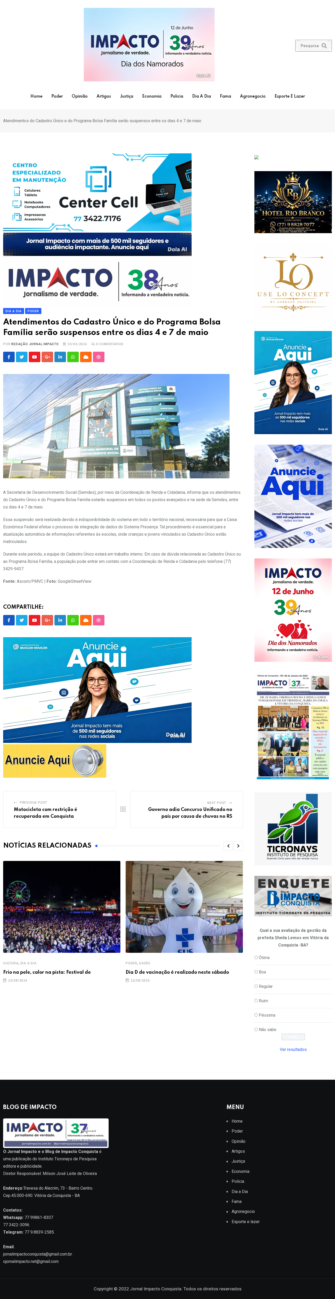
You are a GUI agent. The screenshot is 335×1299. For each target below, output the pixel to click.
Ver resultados (293, 1049)
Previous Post (33, 802)
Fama (225, 96)
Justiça (126, 96)
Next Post (216, 803)
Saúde (144, 963)
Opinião (80, 96)
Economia (151, 96)
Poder (57, 96)
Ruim (263, 1000)
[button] (228, 845)
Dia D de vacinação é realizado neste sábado (177, 972)
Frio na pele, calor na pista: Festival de (47, 972)
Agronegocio (253, 96)
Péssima (267, 1015)
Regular (266, 986)
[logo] (56, 1132)
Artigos (104, 96)
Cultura (11, 963)
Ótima (264, 957)
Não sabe (267, 1029)
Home (36, 96)
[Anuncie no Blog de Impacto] (293, 828)
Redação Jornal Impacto (35, 344)
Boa (262, 972)
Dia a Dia (201, 96)
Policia (176, 96)
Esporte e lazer (290, 96)
